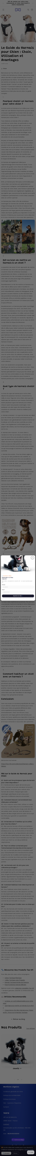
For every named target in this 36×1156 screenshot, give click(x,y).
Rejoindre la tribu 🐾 (18, 596)
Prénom (3, 584)
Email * (3, 589)
